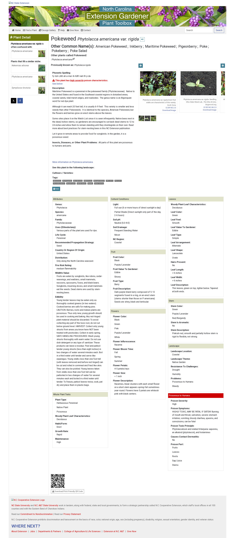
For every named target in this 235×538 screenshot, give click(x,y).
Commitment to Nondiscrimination (36, 514)
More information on (72, 162)
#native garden (67, 180)
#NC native (109, 180)
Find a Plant (31, 30)
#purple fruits (78, 180)
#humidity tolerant (59, 183)
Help (62, 30)
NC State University (20, 505)
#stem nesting (99, 183)
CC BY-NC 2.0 (171, 108)
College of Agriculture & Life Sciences (82, 531)
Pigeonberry (187, 46)
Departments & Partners (49, 531)
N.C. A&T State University (46, 505)
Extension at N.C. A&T (114, 531)
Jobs (32, 531)
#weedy (90, 183)
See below (57, 83)
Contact (87, 30)
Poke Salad (78, 51)
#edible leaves (81, 183)
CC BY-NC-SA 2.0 (209, 107)
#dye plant (118, 180)
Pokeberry (59, 51)
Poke (203, 46)
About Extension (19, 531)
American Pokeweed (111, 46)
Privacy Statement (72, 514)
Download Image (169, 110)
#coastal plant (71, 183)
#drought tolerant (99, 180)
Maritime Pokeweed (160, 46)
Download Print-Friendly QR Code (68, 491)
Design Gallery (48, 30)
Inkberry (136, 46)
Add (57, 189)
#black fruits (88, 180)
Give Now (74, 30)
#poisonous (57, 180)
